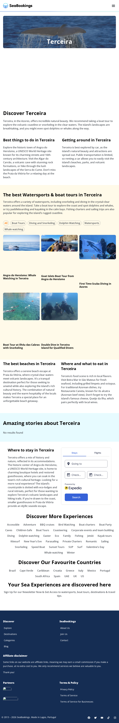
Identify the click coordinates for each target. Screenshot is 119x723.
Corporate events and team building (92, 530)
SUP (70, 547)
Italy (80, 570)
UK (75, 576)
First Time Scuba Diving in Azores (95, 285)
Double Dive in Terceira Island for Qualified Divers (57, 346)
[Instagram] (114, 717)
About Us (65, 628)
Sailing (105, 541)
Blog (6, 646)
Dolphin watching (29, 536)
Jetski (90, 536)
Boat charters (87, 524)
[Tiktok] (108, 717)
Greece (70, 570)
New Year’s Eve (33, 541)
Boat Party (105, 524)
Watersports (91, 223)
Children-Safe (24, 530)
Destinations (10, 634)
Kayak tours (105, 536)
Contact (64, 640)
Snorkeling (21, 547)
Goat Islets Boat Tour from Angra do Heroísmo (57, 277)
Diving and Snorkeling (42, 223)
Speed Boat (38, 547)
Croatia (57, 570)
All (5, 223)
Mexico (91, 570)
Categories (9, 640)
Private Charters (72, 541)
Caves (8, 530)
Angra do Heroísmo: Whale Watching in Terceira (19, 277)
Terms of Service (68, 695)
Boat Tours (18, 223)
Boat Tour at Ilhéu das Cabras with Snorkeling (21, 346)
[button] (113, 5)
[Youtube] (101, 717)
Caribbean (43, 570)
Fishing (79, 536)
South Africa (42, 576)
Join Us (63, 634)
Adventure (29, 524)
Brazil (12, 570)
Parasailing (52, 541)
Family (67, 536)
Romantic (91, 541)
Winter (71, 552)
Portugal (105, 570)
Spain (57, 576)
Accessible (13, 524)
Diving (11, 536)
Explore (8, 628)
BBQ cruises (47, 524)
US (82, 576)
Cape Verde (26, 570)
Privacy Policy (67, 689)
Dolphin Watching (69, 223)
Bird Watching (66, 524)
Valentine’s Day (95, 547)
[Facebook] (88, 717)
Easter (47, 536)
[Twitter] (95, 717)
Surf (79, 547)
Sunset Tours (56, 547)
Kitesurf (15, 541)
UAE (66, 576)
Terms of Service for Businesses (76, 701)
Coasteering (60, 530)
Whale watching (13, 229)
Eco (57, 536)
